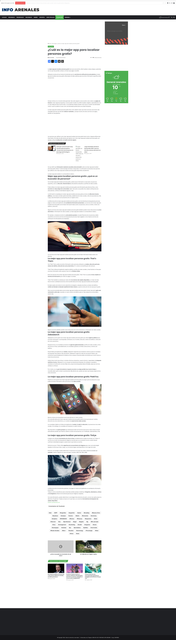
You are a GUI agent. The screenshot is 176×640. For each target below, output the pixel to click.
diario (77, 515)
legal (75, 521)
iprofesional (67, 521)
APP (56, 513)
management (62, 524)
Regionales (11, 17)
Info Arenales (51, 57)
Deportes (42, 17)
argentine (72, 513)
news (95, 524)
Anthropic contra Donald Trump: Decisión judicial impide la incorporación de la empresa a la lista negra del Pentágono (51, 3)
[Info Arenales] (20, 10)
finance (72, 518)
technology (80, 530)
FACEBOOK (64, 518)
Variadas (67, 17)
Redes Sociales (55, 530)
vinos (71, 533)
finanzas (80, 518)
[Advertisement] (117, 9)
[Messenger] (56, 61)
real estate (94, 527)
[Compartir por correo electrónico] (59, 61)
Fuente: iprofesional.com (54, 502)
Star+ (64, 530)
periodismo (77, 527)
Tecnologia (89, 530)
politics (86, 527)
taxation (71, 530)
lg (87, 521)
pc (70, 527)
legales (82, 521)
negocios (87, 524)
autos (79, 513)
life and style (95, 521)
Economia (85, 515)
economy (93, 515)
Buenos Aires (96, 513)
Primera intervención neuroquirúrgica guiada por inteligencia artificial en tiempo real (93, 576)
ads (50, 513)
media (80, 524)
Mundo (36, 17)
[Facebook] (49, 61)
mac (54, 524)
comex (71, 515)
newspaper (56, 527)
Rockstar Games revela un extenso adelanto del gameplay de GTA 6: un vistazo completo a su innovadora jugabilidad (74, 576)
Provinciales (20, 17)
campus (63, 515)
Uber (97, 530)
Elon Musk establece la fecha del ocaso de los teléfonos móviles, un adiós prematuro (56, 576)
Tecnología (59, 17)
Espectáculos (50, 17)
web (78, 533)
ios (60, 521)
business (55, 515)
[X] (52, 61)
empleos (55, 518)
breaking (86, 513)
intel (96, 518)
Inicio (50, 43)
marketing (72, 524)
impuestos (88, 518)
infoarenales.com (84, 637)
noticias (64, 527)
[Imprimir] (62, 61)
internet (53, 521)
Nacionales (29, 17)
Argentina (63, 513)
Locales (4, 17)
